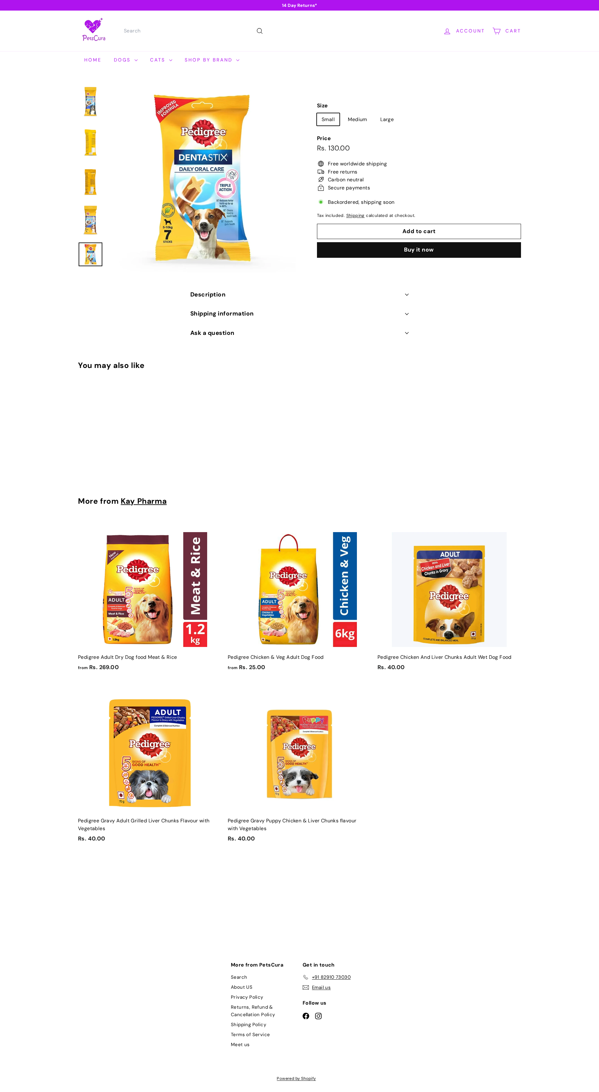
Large (387, 119)
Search (239, 977)
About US (241, 987)
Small (328, 119)
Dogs (123, 60)
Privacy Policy (247, 997)
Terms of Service (250, 1034)
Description (208, 294)
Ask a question (212, 333)
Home (92, 60)
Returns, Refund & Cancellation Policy (253, 1011)
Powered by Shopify (296, 1078)
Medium (357, 119)
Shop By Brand (210, 60)
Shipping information (222, 313)
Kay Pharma (144, 501)
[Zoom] (202, 178)
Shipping (355, 215)
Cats (159, 60)
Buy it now (419, 249)
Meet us (240, 1044)
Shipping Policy (248, 1024)
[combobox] (193, 31)
